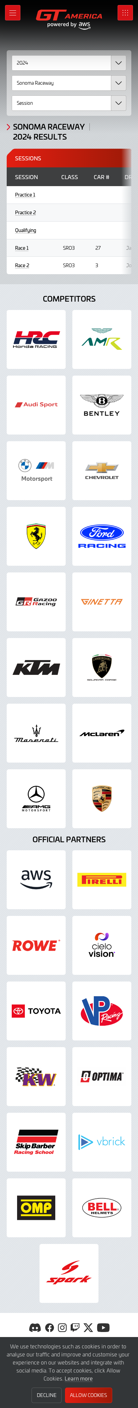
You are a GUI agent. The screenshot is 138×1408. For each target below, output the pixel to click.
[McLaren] (101, 733)
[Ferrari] (36, 536)
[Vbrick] (101, 1142)
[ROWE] (36, 945)
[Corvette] (101, 470)
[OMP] (36, 1207)
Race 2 (22, 265)
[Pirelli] (101, 879)
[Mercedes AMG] (36, 798)
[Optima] (101, 1076)
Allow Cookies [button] (88, 1395)
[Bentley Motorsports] (101, 405)
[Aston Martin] (101, 339)
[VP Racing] (101, 1011)
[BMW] (36, 470)
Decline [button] (47, 1395)
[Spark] (69, 1273)
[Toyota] (36, 1011)
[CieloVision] (101, 945)
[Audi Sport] (36, 405)
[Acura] (36, 339)
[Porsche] (101, 798)
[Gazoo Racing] (36, 601)
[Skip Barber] (36, 1142)
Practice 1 (25, 194)
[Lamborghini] (101, 667)
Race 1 (21, 248)
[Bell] (101, 1207)
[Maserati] (36, 733)
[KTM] (36, 667)
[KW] (36, 1076)
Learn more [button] (79, 1378)
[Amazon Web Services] (36, 879)
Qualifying (25, 230)
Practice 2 (25, 212)
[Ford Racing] (101, 536)
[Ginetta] (101, 601)
